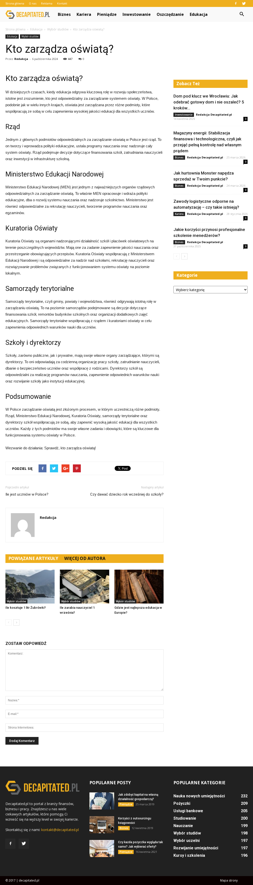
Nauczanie (183, 825)
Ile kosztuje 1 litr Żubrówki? (25, 607)
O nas (32, 3)
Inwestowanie (137, 14)
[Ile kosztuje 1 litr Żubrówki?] (30, 587)
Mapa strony (229, 880)
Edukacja (199, 14)
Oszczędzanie (170, 14)
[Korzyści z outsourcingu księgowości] (101, 824)
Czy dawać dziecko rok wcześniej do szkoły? (127, 494)
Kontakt (62, 3)
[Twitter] (244, 3)
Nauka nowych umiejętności (199, 796)
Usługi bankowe (188, 811)
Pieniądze (107, 14)
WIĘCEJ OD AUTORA (84, 558)
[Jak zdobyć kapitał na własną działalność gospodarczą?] (101, 800)
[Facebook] (235, 3)
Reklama (46, 3)
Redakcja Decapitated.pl (214, 114)
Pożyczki (181, 803)
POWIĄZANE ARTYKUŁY (33, 558)
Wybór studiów (30, 36)
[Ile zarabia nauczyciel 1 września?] (84, 587)
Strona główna (14, 3)
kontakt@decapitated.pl (60, 829)
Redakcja (21, 59)
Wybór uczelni (186, 840)
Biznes (64, 14)
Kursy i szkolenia (189, 855)
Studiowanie (184, 818)
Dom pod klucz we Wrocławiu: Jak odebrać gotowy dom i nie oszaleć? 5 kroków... (208, 102)
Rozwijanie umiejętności (195, 848)
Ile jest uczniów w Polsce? (26, 494)
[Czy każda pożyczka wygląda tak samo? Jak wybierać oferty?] (101, 848)
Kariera (84, 14)
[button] (242, 14)
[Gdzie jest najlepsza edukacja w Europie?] (139, 587)
